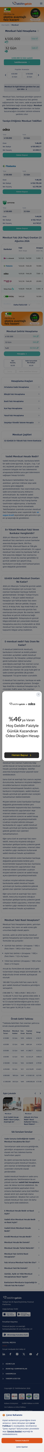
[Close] (38, 694)
